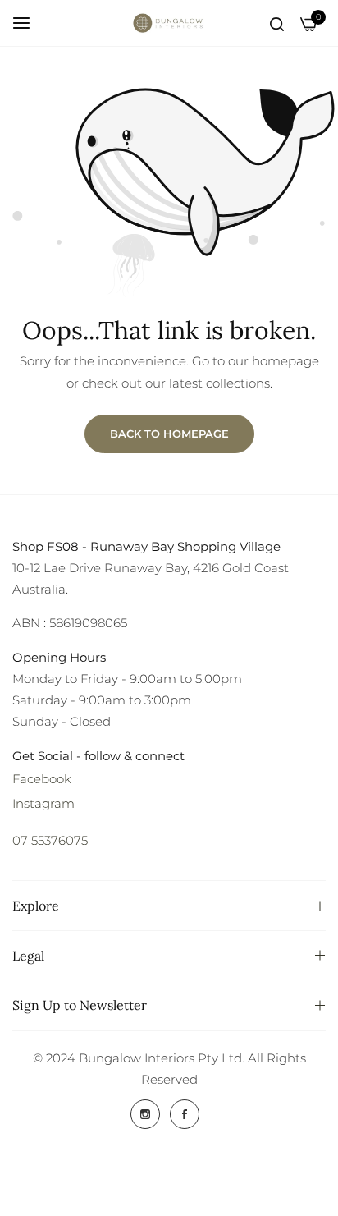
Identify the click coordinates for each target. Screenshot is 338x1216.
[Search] (277, 22)
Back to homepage (169, 433)
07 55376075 (50, 840)
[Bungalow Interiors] (169, 23)
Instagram (43, 803)
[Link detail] (145, 1114)
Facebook (41, 779)
